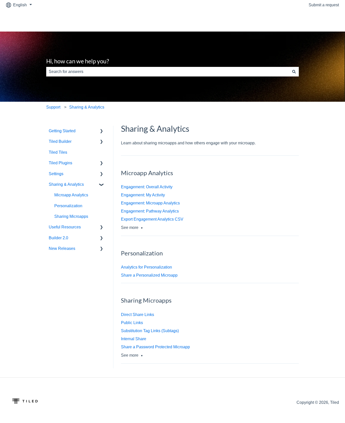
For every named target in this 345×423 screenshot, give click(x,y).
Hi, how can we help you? (77, 61)
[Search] (294, 71)
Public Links (132, 323)
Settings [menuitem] (56, 174)
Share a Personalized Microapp (149, 275)
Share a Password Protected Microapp (155, 347)
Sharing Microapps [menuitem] (71, 216)
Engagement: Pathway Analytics (150, 211)
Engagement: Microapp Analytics (150, 203)
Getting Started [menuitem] (62, 131)
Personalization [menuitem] (68, 206)
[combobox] (167, 71)
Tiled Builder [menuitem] (60, 141)
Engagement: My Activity (143, 195)
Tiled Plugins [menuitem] (60, 163)
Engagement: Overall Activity (147, 187)
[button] (101, 131)
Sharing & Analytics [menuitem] (66, 184)
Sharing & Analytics (86, 107)
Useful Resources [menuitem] (65, 227)
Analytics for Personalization (146, 267)
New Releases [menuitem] (62, 248)
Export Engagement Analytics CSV (152, 219)
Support (53, 107)
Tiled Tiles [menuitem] (58, 152)
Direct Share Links (137, 314)
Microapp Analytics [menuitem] (71, 195)
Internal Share (133, 339)
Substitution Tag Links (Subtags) (150, 331)
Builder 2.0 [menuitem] (58, 238)
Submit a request (324, 5)
